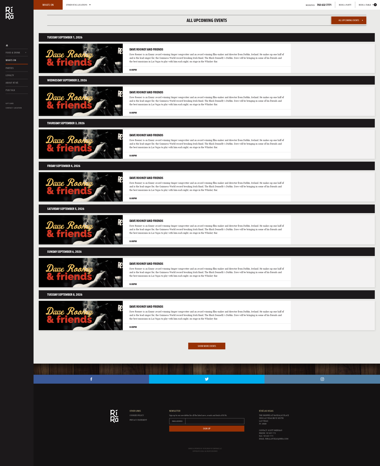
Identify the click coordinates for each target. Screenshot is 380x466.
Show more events (207, 346)
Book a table (365, 5)
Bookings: (318, 4)
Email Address (177, 421)
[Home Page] (10, 15)
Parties (10, 68)
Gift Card (10, 103)
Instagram (322, 379)
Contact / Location (14, 108)
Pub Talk (10, 90)
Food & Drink (13, 52)
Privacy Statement (138, 420)
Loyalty (10, 75)
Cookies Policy (137, 415)
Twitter (207, 379)
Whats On (11, 60)
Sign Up (206, 428)
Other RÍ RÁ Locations (76, 5)
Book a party (345, 5)
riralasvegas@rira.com (276, 439)
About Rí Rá (12, 82)
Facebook (91, 379)
